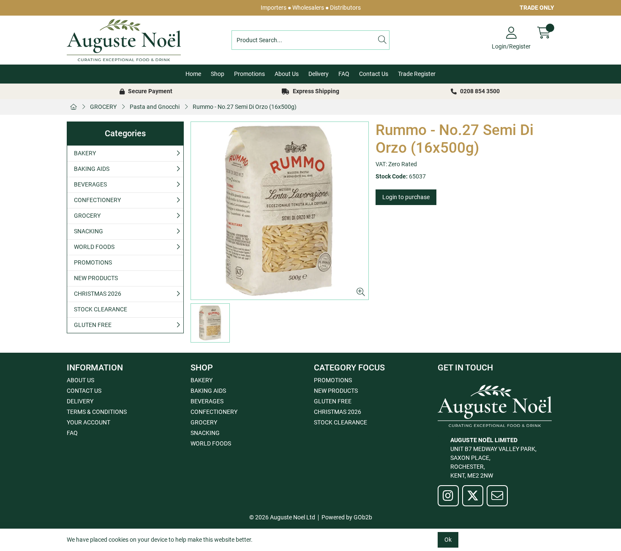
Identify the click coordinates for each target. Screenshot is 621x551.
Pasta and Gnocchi (155, 106)
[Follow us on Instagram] (448, 495)
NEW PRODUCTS (96, 278)
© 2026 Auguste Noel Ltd (282, 517)
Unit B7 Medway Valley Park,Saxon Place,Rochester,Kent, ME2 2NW (493, 458)
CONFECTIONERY (97, 200)
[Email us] (497, 495)
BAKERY (85, 153)
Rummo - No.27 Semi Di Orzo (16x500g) (245, 106)
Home (193, 73)
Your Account (88, 422)
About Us (287, 73)
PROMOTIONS (93, 262)
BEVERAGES (90, 184)
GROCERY (103, 106)
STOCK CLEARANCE (100, 309)
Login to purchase (406, 197)
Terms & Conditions (97, 411)
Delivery (318, 73)
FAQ (343, 73)
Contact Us (373, 73)
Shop (217, 73)
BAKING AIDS (91, 168)
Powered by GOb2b (346, 517)
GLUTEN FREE (93, 324)
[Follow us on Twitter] (472, 495)
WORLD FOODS (94, 246)
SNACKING (88, 231)
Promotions (249, 73)
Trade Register (417, 73)
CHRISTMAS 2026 (97, 293)
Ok (448, 539)
